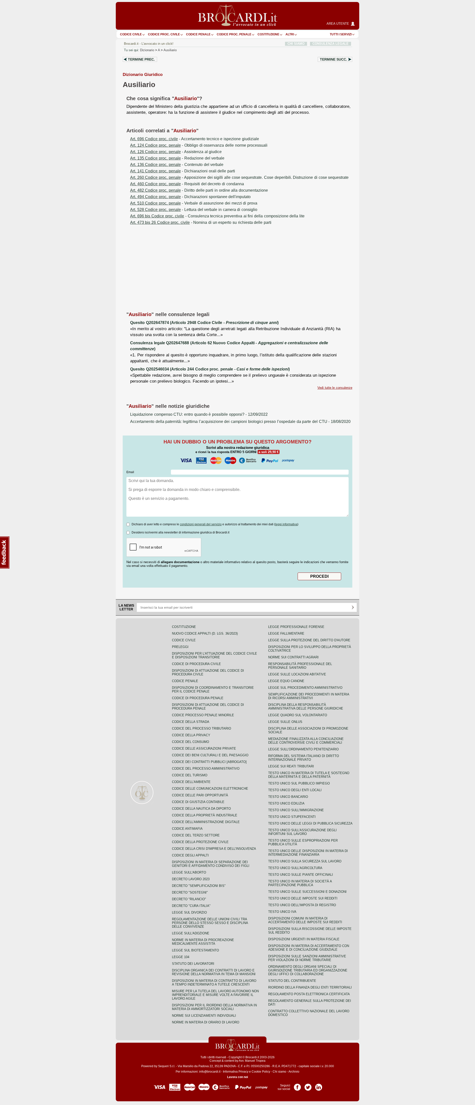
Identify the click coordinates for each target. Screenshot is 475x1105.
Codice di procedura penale (197, 698)
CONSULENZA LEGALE (330, 44)
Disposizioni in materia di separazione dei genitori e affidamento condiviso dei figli (210, 864)
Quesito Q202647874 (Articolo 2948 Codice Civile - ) (204, 323)
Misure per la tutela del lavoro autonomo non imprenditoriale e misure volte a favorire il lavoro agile (215, 994)
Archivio (293, 1071)
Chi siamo (279, 1071)
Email (130, 472)
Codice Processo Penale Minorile (203, 715)
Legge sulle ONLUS (285, 722)
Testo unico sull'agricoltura (295, 868)
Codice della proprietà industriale (204, 815)
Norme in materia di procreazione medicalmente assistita (203, 941)
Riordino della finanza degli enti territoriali (310, 987)
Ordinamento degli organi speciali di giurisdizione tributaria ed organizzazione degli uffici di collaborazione (307, 970)
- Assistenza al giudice (176, 152)
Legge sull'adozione (190, 933)
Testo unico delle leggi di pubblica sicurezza (310, 823)
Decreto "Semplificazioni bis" (199, 886)
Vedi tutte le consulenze (334, 388)
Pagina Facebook (297, 1085)
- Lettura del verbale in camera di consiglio (193, 209)
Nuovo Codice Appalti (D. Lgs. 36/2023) (205, 633)
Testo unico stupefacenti (292, 817)
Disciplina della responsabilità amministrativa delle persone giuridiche (305, 706)
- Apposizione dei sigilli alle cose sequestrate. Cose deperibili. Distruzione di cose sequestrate (239, 177)
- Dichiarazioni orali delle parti (182, 171)
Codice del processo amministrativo (205, 768)
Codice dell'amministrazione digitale (206, 822)
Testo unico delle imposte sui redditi (302, 898)
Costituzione (268, 34)
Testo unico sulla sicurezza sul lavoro (304, 861)
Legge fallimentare (286, 633)
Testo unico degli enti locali (295, 790)
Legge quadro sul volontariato (297, 715)
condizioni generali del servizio (201, 524)
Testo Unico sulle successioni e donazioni (307, 892)
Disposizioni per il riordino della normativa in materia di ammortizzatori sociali (214, 1007)
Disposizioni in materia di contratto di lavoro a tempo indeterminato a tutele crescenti (214, 982)
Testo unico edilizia (286, 803)
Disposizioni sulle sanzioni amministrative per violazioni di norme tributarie (307, 958)
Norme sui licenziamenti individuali (204, 1015)
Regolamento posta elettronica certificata (309, 994)
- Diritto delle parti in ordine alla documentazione (199, 190)
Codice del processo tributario (201, 728)
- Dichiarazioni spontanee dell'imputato (190, 197)
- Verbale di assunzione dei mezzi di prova (193, 203)
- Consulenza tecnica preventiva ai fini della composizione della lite (217, 216)
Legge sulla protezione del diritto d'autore (309, 640)
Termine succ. (333, 59)
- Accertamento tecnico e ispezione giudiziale (194, 139)
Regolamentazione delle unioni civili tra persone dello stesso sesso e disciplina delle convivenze (210, 922)
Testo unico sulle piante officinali (300, 874)
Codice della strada (190, 722)
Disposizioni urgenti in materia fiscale (303, 939)
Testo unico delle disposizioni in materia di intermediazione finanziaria (308, 852)
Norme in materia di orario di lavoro (205, 1022)
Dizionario (147, 50)
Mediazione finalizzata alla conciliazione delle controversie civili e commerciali (306, 740)
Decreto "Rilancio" (189, 899)
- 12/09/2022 (199, 414)
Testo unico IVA (282, 912)
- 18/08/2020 (240, 421)
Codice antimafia (187, 828)
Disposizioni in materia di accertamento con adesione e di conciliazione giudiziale (308, 947)
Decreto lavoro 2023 (191, 879)
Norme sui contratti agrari (293, 657)
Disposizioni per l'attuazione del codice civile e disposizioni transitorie (214, 655)
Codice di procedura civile (196, 664)
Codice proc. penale (234, 34)
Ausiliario (170, 50)
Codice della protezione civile (200, 842)
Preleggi (180, 647)
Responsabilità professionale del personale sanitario (300, 665)
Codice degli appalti (190, 855)
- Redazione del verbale (177, 158)
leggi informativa (286, 524)
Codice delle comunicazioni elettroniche (210, 788)
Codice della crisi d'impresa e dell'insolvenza (214, 849)
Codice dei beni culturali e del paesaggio (210, 755)
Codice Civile (131, 34)
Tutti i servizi (341, 34)
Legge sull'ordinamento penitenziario (303, 749)
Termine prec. (141, 59)
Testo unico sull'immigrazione (296, 810)
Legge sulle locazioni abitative (297, 674)
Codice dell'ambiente (191, 782)
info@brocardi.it (209, 1071)
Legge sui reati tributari (291, 766)
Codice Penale (198, 34)
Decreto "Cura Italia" (191, 906)
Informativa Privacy (235, 1071)
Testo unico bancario (288, 797)
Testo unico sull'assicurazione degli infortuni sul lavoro (302, 832)
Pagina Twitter (308, 1085)
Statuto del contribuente (292, 981)
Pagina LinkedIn (318, 1085)
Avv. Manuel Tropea (252, 1060)
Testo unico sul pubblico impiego (299, 783)
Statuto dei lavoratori (193, 964)
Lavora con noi (237, 1077)
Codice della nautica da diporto (201, 808)
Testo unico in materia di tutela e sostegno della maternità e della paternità (308, 775)
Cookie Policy (261, 1071)
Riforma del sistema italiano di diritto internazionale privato (303, 757)
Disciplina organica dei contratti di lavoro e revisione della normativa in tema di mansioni (214, 972)
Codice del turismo (189, 775)
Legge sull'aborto (189, 872)
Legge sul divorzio (189, 912)
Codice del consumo (190, 742)
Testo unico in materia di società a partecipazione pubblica (300, 883)
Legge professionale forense (296, 627)
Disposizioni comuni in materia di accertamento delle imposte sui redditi (305, 920)
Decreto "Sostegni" (190, 892)
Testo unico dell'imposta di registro (302, 905)
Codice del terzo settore (196, 835)
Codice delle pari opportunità (200, 795)
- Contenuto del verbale (176, 164)
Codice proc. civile (164, 34)
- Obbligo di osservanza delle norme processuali (198, 145)
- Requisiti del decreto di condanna (187, 184)
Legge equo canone (286, 681)
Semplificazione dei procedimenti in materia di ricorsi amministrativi (308, 696)
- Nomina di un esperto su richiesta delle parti (200, 222)
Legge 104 (180, 957)
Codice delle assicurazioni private (204, 748)
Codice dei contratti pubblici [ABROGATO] (209, 762)
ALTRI (289, 34)
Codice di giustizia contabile (198, 802)
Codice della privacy (191, 735)
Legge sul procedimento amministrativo (305, 688)
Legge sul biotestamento (195, 950)
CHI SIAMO (296, 44)
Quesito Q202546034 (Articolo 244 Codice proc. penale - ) (210, 369)
